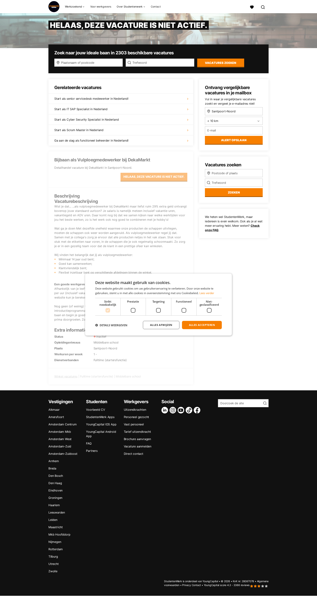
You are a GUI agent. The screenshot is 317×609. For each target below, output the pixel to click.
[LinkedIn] (165, 410)
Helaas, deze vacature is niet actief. (153, 176)
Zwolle (52, 571)
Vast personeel (134, 424)
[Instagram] (174, 410)
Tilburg (53, 556)
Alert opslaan (234, 140)
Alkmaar (54, 409)
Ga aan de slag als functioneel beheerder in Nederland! (91, 140)
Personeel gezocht (136, 417)
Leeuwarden (56, 512)
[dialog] (158, 304)
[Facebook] (198, 410)
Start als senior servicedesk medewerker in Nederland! (91, 98)
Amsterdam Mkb (59, 431)
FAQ (88, 443)
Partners (91, 451)
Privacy (186, 585)
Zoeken (234, 192)
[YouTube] (182, 410)
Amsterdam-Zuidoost (62, 454)
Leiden (52, 520)
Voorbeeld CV (95, 409)
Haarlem (54, 505)
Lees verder (206, 293)
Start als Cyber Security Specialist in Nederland (86, 119)
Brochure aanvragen (137, 439)
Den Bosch (55, 476)
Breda (52, 468)
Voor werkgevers (100, 6)
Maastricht (55, 527)
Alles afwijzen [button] (161, 325)
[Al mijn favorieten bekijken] (252, 6)
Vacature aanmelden (137, 446)
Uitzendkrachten (135, 409)
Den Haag (55, 483)
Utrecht (53, 564)
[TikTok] (190, 410)
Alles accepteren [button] (202, 325)
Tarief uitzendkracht (137, 431)
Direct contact (133, 454)
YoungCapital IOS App (101, 424)
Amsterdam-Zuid (59, 446)
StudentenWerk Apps (100, 417)
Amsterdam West (60, 439)
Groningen (55, 498)
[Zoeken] (263, 6)
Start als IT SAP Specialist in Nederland (81, 109)
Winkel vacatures (65, 376)
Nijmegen (54, 542)
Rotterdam (55, 549)
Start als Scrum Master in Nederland (78, 130)
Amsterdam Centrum (62, 424)
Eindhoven (55, 490)
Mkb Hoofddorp (59, 534)
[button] (111, 325)
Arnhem (53, 461)
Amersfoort (56, 417)
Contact (156, 6)
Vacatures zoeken (220, 63)
